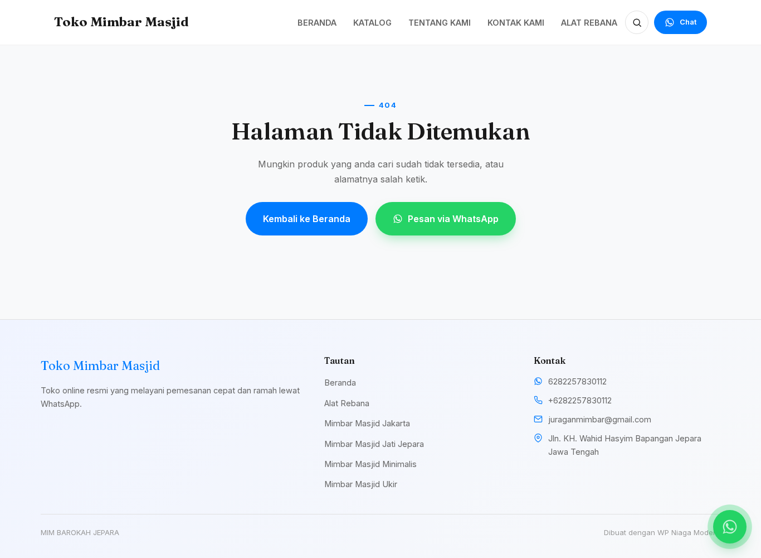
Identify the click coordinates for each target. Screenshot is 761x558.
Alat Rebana (346, 403)
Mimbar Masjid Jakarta (367, 423)
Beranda (340, 382)
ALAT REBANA (589, 22)
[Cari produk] (636, 22)
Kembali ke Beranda (306, 218)
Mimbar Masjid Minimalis (370, 464)
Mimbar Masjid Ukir (360, 484)
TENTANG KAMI (439, 22)
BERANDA (316, 22)
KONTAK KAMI (515, 22)
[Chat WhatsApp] (730, 526)
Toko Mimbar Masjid (121, 22)
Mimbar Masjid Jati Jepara (374, 444)
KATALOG (372, 22)
